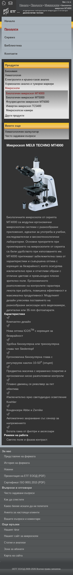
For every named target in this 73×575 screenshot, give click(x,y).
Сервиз (9, 37)
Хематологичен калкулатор (22, 131)
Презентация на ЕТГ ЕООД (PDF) (24, 475)
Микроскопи (52, 5)
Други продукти (14, 115)
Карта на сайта (13, 555)
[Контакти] (11, 3)
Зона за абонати (14, 549)
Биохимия (11, 71)
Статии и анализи (15, 542)
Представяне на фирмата (19, 456)
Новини (8, 469)
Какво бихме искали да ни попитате (26, 506)
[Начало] (4, 3)
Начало (24, 5)
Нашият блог (11, 529)
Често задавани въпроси (20, 135)
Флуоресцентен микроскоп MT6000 (27, 101)
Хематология (13, 75)
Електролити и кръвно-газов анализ (27, 79)
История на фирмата (17, 462)
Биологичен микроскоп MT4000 (25, 93)
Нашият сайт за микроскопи (21, 536)
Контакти (10, 53)
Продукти (36, 5)
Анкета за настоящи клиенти (21, 512)
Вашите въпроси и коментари (22, 518)
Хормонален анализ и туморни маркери (29, 83)
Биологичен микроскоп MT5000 (25, 97)
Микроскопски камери (19, 110)
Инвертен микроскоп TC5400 (23, 106)
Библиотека (13, 45)
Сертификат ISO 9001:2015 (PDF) (24, 482)
